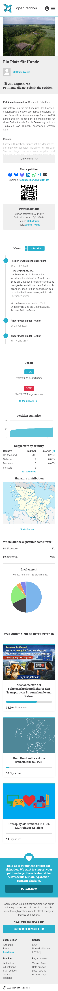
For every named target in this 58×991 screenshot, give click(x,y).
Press (6, 948)
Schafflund (33, 221)
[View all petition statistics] (29, 522)
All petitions (9, 967)
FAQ (34, 944)
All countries (29, 471)
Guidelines (9, 963)
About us (8, 944)
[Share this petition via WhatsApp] (34, 174)
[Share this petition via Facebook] (10, 174)
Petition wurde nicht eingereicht (28, 260)
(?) (53, 451)
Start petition (10, 970)
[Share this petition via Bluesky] (16, 174)
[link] (53, 8)
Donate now (29, 888)
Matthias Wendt (21, 72)
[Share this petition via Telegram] (40, 174)
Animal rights (32, 224)
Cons (29, 388)
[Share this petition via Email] (45, 174)
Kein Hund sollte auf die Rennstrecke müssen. (29, 760)
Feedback (8, 952)
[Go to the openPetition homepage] (20, 8)
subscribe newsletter (29, 929)
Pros (29, 371)
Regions (7, 977)
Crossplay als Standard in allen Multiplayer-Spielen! (29, 826)
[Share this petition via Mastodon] (22, 174)
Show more (26, 158)
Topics (6, 974)
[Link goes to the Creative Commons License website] (5, 987)
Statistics (25, 529)
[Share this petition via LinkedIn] (28, 174)
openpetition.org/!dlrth (33, 179)
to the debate (26, 400)
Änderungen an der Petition (26, 320)
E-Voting (36, 952)
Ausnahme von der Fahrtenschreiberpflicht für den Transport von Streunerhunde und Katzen (29, 690)
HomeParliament (41, 948)
